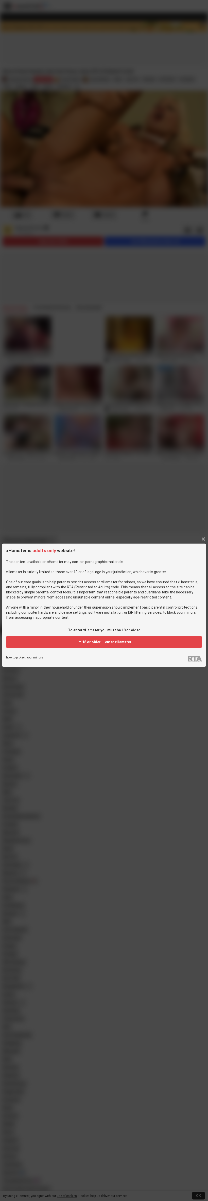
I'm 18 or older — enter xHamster (104, 642)
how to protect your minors (24, 657)
